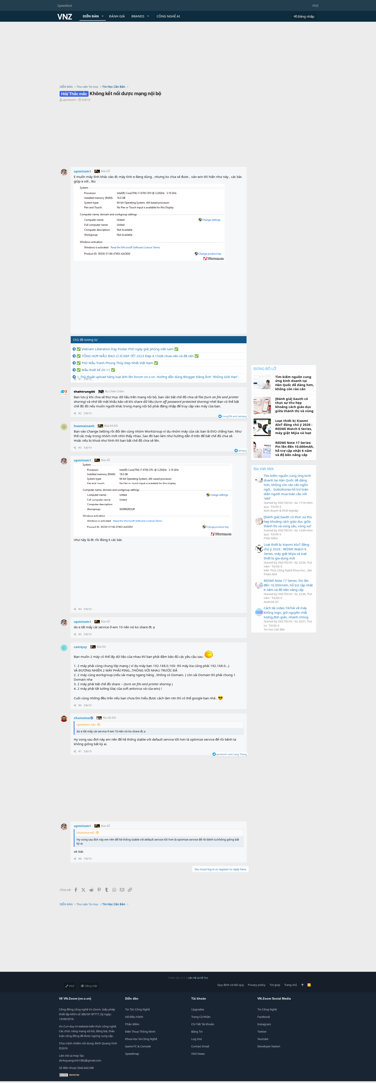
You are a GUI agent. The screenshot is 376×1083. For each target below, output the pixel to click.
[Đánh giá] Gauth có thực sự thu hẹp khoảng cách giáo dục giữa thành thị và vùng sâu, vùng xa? (288, 521)
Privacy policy (256, 985)
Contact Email (200, 1046)
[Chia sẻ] (75, 379)
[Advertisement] (188, 54)
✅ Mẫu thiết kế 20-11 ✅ (96, 370)
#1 (80, 379)
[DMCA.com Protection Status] (70, 1076)
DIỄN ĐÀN (91, 16)
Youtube (262, 1039)
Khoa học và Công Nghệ (141, 1039)
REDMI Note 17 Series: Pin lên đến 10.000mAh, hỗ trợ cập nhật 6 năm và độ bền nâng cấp (288, 585)
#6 (80, 705)
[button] (103, 16)
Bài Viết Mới (263, 468)
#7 (80, 751)
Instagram (264, 1024)
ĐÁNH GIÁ (117, 16)
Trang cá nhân (200, 1017)
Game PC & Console (138, 1046)
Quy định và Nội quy (230, 985)
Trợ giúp (275, 985)
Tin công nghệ (267, 1009)
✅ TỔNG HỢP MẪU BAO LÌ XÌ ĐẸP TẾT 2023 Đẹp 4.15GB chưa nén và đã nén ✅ (138, 356)
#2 (80, 413)
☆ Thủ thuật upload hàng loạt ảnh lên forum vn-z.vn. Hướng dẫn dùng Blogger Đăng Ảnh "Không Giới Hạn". (158, 377)
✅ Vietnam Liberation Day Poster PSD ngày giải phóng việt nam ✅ (127, 349)
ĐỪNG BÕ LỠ (264, 368)
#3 (80, 447)
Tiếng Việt (90, 986)
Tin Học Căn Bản (274, 629)
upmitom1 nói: (86, 724)
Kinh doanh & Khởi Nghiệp (281, 510)
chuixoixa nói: (85, 832)
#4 (80, 609)
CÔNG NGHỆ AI (168, 16)
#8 (80, 859)
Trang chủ (290, 985)
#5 (80, 634)
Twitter (262, 1031)
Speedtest (64, 5)
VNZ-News (198, 1054)
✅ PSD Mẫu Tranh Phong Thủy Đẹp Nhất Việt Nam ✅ (117, 363)
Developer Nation (268, 1046)
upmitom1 (69, 100)
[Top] (302, 985)
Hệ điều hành (134, 1017)
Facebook (263, 1017)
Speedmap (132, 1054)
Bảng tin (197, 1031)
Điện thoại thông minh (140, 1031)
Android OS (271, 602)
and (234, 416)
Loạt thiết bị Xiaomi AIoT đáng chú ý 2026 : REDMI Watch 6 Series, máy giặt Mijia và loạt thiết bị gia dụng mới (286, 551)
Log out (196, 1039)
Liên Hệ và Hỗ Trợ (198, 977)
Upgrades (197, 1009)
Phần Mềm (271, 538)
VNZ (315, 5)
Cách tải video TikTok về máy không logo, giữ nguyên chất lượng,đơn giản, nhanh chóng (286, 612)
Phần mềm (132, 1024)
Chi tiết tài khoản (202, 1024)
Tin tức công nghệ (137, 1009)
